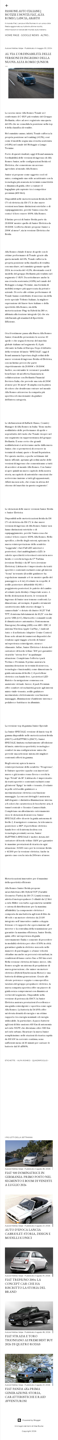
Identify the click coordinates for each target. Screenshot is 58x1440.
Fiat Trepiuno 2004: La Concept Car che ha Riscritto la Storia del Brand (25, 1286)
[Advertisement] (29, 1099)
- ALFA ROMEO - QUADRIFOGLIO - (32, 1060)
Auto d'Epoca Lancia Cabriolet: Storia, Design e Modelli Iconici (27, 1234)
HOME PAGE (12, 35)
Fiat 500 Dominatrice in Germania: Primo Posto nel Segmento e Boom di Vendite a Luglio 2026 (28, 1179)
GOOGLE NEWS (30, 35)
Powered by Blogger (31, 1420)
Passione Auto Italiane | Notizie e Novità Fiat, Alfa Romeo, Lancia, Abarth (24, 14)
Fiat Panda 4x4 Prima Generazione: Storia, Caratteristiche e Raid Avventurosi (25, 1395)
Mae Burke (38, 1426)
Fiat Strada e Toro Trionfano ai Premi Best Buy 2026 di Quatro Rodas (29, 1340)
